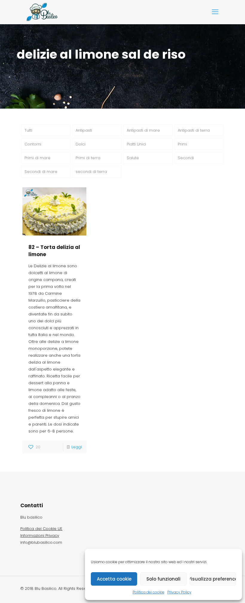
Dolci (80, 144)
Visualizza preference (213, 579)
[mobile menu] (215, 12)
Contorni (32, 144)
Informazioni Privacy (39, 535)
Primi (182, 144)
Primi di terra (88, 158)
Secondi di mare (40, 171)
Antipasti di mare (143, 130)
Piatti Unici (136, 144)
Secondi (186, 158)
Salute (133, 158)
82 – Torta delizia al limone (54, 251)
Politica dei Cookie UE (41, 528)
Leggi (76, 447)
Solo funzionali (163, 579)
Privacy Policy (179, 592)
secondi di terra (91, 171)
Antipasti (84, 130)
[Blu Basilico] (42, 12)
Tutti (28, 130)
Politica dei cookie (148, 592)
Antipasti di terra (194, 130)
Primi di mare (37, 158)
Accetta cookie (114, 579)
